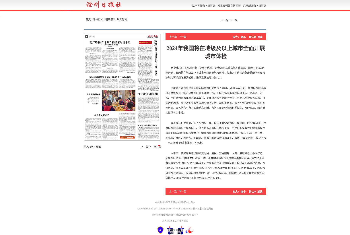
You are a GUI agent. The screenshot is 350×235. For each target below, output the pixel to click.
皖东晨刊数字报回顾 (229, 5)
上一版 (144, 146)
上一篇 (173, 36)
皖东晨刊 (110, 19)
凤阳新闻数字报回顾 (254, 5)
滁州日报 (98, 19)
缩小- (244, 37)
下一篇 (182, 36)
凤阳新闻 (122, 19)
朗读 (259, 37)
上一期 (224, 20)
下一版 (153, 146)
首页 (88, 19)
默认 (252, 37)
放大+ (236, 37)
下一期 (234, 20)
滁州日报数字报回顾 (203, 5)
